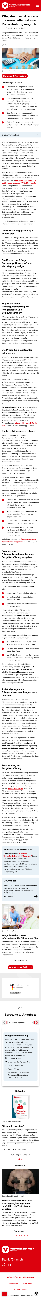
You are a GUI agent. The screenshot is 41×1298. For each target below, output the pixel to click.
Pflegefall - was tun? (13, 1126)
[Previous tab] (4, 1022)
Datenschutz (27, 1283)
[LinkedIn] (9, 1264)
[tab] (19, 1159)
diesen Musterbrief (15, 788)
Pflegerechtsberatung (16, 1035)
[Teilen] (6, 44)
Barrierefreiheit (20, 1289)
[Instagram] (3, 1264)
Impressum (13, 1283)
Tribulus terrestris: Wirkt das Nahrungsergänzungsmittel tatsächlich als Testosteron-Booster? (17, 1204)
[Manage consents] (36, 1293)
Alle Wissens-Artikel (19, 967)
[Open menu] (4, 1294)
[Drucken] (2, 44)
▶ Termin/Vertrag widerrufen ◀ (20, 1277)
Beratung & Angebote (13, 76)
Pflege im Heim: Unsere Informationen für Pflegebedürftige (20, 937)
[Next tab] (36, 1022)
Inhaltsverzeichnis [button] (10, 134)
